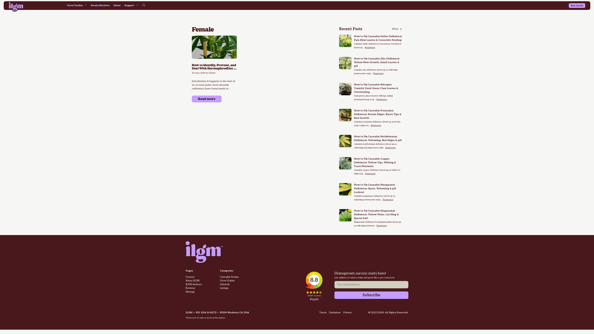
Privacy (347, 312)
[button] (143, 6)
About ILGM (192, 280)
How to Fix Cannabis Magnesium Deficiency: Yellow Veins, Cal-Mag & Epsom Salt (376, 214)
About (117, 5)
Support (129, 5)
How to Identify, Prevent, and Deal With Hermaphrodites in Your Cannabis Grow (214, 67)
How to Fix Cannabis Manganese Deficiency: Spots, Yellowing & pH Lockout (375, 188)
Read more (206, 99)
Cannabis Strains (229, 277)
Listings (224, 288)
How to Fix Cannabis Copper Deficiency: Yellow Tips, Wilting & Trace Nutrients (375, 162)
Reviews (190, 288)
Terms (323, 312)
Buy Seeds (577, 5)
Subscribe (371, 295)
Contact (190, 277)
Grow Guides (75, 5)
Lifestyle (225, 284)
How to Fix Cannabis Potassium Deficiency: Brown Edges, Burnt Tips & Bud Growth (377, 114)
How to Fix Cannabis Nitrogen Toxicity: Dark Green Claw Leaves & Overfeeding (376, 88)
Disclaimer (335, 312)
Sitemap (190, 291)
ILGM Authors (194, 284)
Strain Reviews (100, 5)
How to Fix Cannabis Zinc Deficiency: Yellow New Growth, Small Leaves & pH (377, 62)
